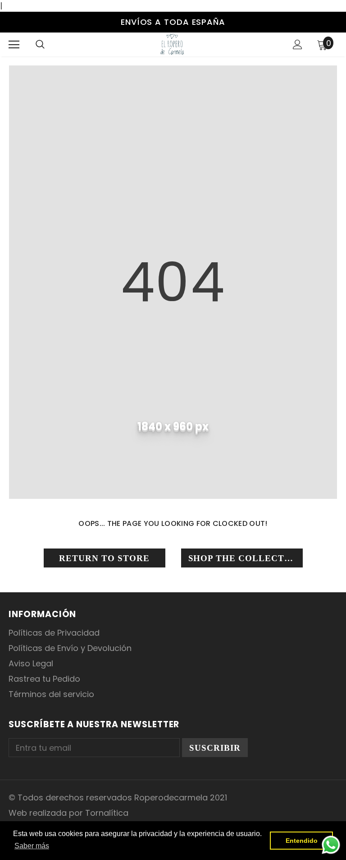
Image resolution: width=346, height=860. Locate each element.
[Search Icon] (40, 44)
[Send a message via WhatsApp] (330, 844)
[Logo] (172, 44)
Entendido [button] (302, 840)
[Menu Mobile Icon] (14, 44)
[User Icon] (297, 44)
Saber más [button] (31, 846)
